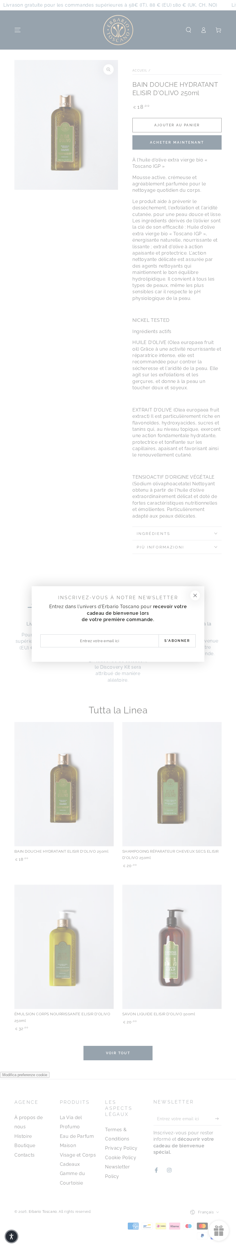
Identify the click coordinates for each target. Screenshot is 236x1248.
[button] (11, 1236)
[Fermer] (195, 595)
